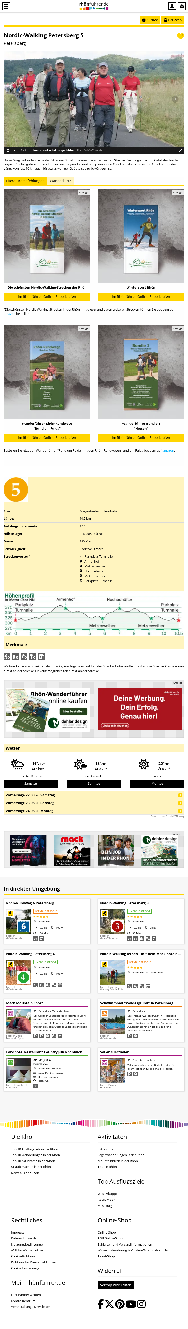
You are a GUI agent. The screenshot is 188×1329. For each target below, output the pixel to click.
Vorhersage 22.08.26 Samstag (30, 795)
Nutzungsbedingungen (28, 1244)
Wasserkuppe (108, 1194)
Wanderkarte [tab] (60, 180)
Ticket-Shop (106, 1256)
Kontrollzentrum (23, 1301)
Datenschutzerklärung (27, 1238)
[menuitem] (172, 6)
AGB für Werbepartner (27, 1250)
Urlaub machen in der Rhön (31, 1167)
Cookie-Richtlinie (23, 1256)
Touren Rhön (107, 1167)
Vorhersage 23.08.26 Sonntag (30, 802)
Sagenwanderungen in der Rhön (121, 1155)
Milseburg (105, 1206)
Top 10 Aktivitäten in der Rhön (33, 1161)
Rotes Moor (106, 1200)
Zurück (151, 20)
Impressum (19, 1232)
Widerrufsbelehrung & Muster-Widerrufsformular (133, 1250)
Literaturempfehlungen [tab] (25, 180)
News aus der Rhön (25, 1173)
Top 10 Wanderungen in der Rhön (35, 1155)
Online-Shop (107, 1232)
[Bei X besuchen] (109, 1305)
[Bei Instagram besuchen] (141, 1305)
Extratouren (106, 1149)
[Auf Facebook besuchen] (101, 1305)
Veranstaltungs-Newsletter (30, 1307)
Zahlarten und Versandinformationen (125, 1244)
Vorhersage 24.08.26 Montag (29, 810)
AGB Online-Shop (110, 1238)
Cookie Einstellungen (26, 1268)
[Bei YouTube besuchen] (130, 1305)
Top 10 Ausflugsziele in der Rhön (34, 1149)
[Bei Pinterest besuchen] (120, 1305)
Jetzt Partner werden (26, 1295)
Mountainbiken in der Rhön (118, 1161)
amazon (9, 313)
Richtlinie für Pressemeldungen (33, 1262)
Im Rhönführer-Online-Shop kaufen (47, 296)
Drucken (174, 20)
